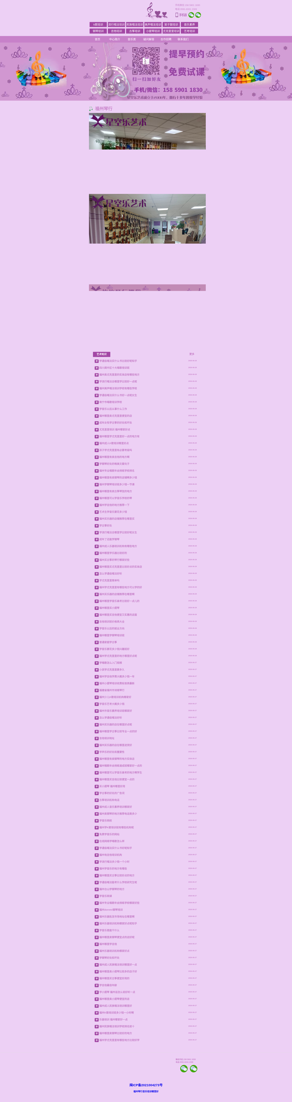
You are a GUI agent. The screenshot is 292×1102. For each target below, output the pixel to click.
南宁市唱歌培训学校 (110, 802)
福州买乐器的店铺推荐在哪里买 (116, 919)
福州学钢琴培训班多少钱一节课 (116, 884)
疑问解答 (148, 39)
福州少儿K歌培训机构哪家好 (115, 1097)
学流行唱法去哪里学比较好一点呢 (118, 781)
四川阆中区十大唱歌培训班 (114, 768)
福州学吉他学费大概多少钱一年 (116, 1076)
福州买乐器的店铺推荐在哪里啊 (116, 994)
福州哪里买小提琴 (109, 1008)
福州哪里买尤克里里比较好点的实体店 (120, 967)
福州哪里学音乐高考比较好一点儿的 (119, 1001)
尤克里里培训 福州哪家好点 (114, 830)
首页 (97, 39)
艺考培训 (189, 31)
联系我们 (183, 39)
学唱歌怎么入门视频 (110, 1063)
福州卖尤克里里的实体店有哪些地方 (119, 775)
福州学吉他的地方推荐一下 (114, 905)
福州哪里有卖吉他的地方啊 (114, 857)
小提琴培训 (153, 31)
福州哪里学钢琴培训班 (111, 1035)
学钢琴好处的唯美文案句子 (114, 864)
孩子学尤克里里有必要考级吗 (115, 850)
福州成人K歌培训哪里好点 (114, 843)
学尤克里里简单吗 (109, 980)
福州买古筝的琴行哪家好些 (114, 960)
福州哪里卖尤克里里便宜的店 (115, 816)
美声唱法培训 (153, 24)
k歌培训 (98, 24)
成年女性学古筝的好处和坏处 (115, 823)
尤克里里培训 (171, 31)
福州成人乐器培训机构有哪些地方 (118, 946)
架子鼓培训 (171, 24)
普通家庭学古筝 (108, 1042)
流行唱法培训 (116, 24)
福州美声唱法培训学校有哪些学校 (118, 788)
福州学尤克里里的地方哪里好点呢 (118, 1056)
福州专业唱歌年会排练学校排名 (116, 871)
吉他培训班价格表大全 (111, 1022)
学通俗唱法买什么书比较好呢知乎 (118, 761)
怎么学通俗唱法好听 (110, 974)
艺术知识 (102, 754)
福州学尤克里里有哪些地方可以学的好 (120, 987)
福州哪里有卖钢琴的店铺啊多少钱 (118, 878)
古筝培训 (134, 31)
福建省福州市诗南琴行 (111, 1090)
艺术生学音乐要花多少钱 (113, 912)
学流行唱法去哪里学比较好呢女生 (118, 932)
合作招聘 (165, 39)
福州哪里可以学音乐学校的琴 (115, 898)
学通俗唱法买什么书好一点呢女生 (118, 795)
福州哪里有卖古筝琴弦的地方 (115, 891)
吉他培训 (116, 31)
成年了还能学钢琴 (109, 939)
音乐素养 (189, 24)
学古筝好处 (105, 926)
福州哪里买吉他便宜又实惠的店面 (118, 1015)
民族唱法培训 (134, 24)
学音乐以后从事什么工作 (113, 809)
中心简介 (114, 39)
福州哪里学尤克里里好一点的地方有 (119, 836)
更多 (191, 754)
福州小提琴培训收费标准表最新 (116, 1083)
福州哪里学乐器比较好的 (113, 953)
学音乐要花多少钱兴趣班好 (114, 1049)
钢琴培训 (98, 31)
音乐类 (132, 39)
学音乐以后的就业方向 (111, 1028)
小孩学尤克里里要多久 (111, 1070)
